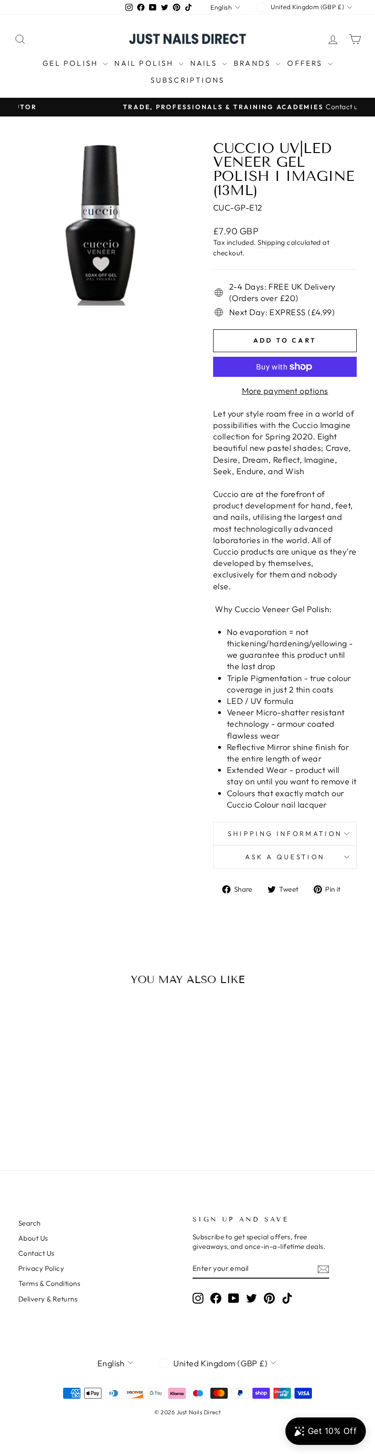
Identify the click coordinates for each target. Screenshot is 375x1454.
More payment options (285, 391)
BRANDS (253, 63)
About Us (33, 1238)
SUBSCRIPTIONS (187, 80)
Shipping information (285, 834)
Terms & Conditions (49, 1283)
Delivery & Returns (47, 1299)
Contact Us (36, 1253)
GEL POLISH (72, 63)
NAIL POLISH (145, 63)
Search (29, 1223)
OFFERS (306, 63)
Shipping (271, 242)
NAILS (205, 63)
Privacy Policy (41, 1268)
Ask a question (285, 857)
